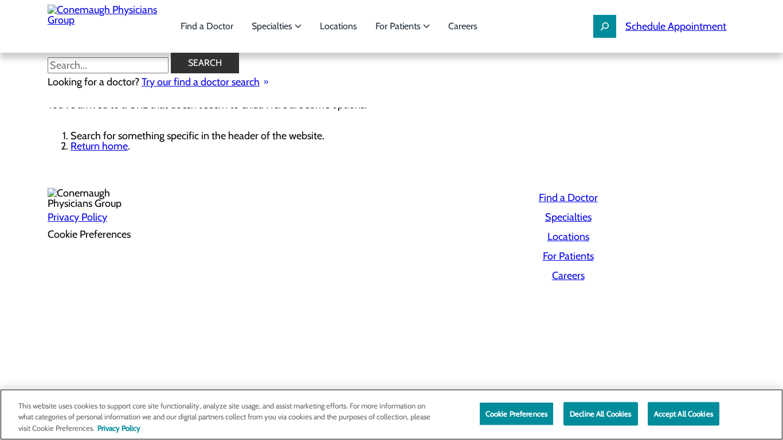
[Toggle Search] (604, 26)
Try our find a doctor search (201, 82)
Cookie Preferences (516, 413)
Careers (462, 26)
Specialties (273, 26)
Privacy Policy (77, 217)
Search (205, 62)
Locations (338, 26)
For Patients (399, 26)
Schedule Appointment (675, 26)
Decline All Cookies (600, 413)
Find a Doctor (207, 26)
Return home (99, 146)
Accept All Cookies (683, 413)
